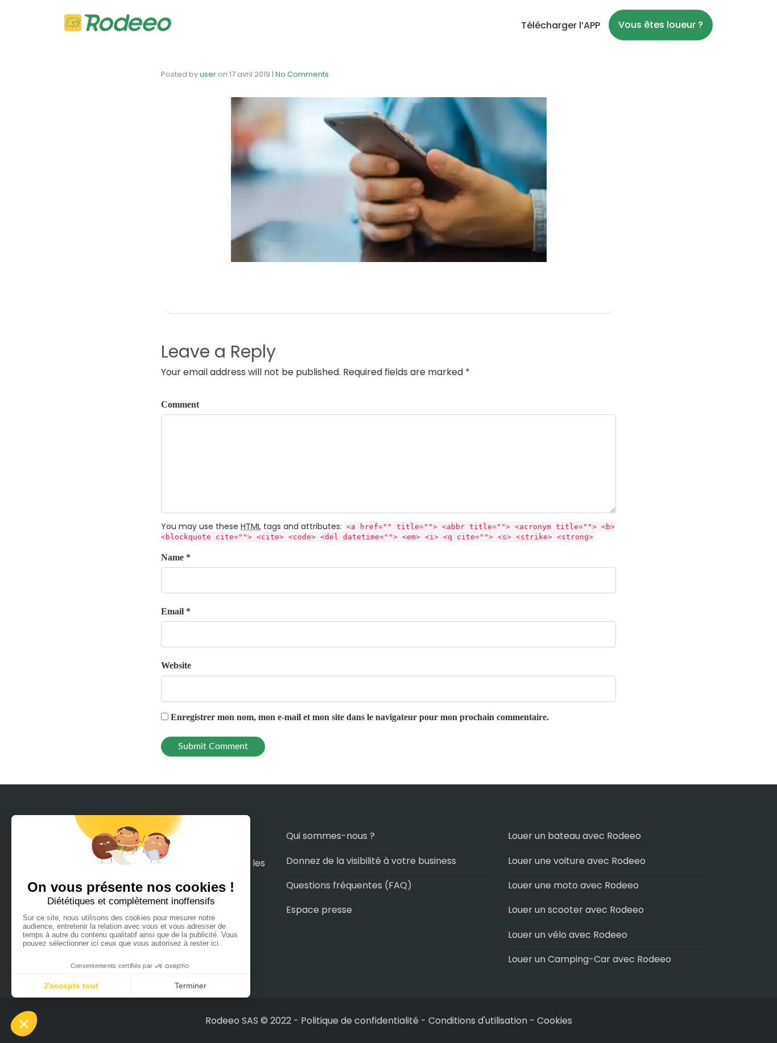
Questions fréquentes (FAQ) (349, 885)
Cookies (554, 1020)
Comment (180, 404)
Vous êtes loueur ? (660, 24)
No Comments (302, 74)
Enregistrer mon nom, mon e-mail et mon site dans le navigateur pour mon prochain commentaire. (360, 717)
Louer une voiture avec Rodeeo (577, 860)
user (208, 74)
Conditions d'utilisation (477, 1020)
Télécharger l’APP (560, 25)
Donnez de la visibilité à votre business (371, 860)
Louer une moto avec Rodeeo (573, 885)
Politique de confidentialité (361, 1020)
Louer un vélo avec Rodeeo (567, 934)
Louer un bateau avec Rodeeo (574, 835)
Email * (176, 611)
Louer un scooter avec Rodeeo (576, 909)
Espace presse (319, 909)
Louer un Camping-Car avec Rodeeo (589, 959)
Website (176, 665)
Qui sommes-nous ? (330, 835)
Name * (176, 557)
